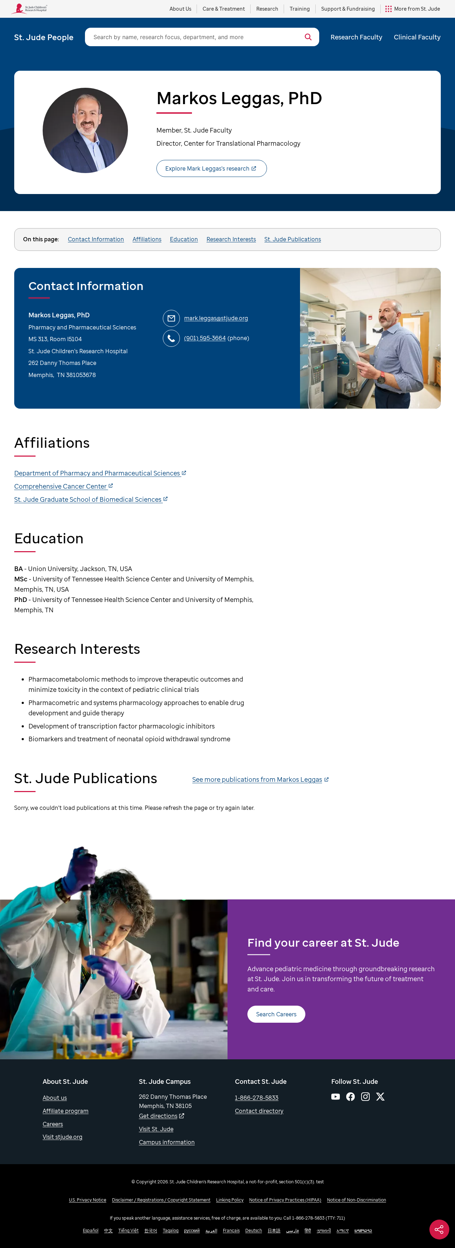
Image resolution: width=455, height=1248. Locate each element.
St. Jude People (44, 37)
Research (267, 8)
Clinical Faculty (417, 37)
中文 (108, 1230)
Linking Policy (229, 1200)
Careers (53, 1124)
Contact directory (259, 1111)
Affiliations (147, 239)
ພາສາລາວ (363, 1230)
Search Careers (276, 1014)
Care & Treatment (224, 8)
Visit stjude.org (62, 1137)
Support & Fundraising (348, 8)
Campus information (167, 1142)
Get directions (158, 1116)
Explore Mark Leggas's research (207, 168)
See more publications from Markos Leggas (257, 779)
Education (184, 239)
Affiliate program (66, 1111)
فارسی (292, 1230)
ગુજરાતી (324, 1230)
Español (90, 1230)
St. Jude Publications (292, 239)
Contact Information (96, 239)
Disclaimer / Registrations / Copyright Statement (161, 1200)
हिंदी (308, 1230)
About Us (180, 8)
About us (55, 1098)
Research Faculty (356, 37)
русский (192, 1230)
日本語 (274, 1230)
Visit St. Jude (156, 1129)
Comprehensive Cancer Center (61, 486)
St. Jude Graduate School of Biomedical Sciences (88, 499)
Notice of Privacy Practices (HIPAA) (285, 1200)
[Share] (439, 1229)
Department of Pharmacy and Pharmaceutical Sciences (97, 473)
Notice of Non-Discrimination (356, 1200)
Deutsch (253, 1230)
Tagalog (170, 1230)
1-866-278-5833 (256, 1098)
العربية (211, 1230)
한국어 (150, 1230)
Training (300, 8)
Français (231, 1230)
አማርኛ (343, 1230)
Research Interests (231, 239)
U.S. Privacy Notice (87, 1200)
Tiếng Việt (128, 1230)
